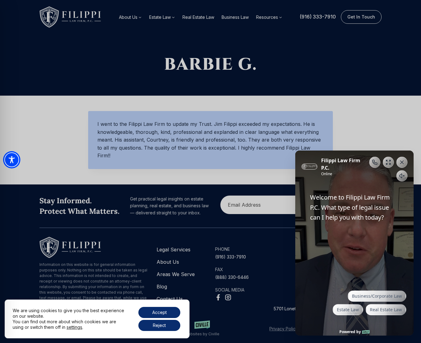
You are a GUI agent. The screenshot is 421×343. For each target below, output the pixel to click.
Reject (159, 325)
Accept (159, 312)
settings (74, 327)
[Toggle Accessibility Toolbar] (12, 160)
